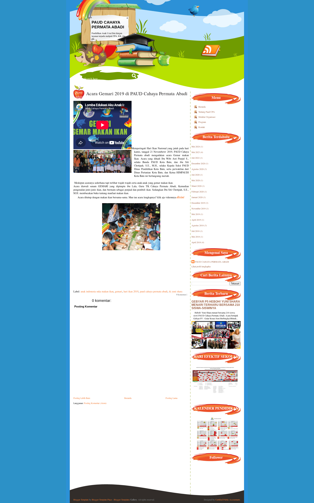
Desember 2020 (198, 163)
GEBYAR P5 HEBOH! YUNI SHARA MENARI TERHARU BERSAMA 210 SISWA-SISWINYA (216, 305)
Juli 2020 (196, 174)
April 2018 (196, 242)
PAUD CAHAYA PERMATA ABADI (108, 24)
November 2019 (199, 208)
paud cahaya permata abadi (154, 291)
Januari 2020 (197, 197)
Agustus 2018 (198, 225)
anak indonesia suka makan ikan (97, 291)
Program (202, 121)
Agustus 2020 (198, 169)
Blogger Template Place (102, 499)
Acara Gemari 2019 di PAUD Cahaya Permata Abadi (136, 93)
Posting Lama (171, 398)
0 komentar (181, 294)
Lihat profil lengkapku (201, 266)
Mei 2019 (196, 214)
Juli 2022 (196, 157)
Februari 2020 (198, 191)
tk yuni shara (175, 291)
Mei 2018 (196, 236)
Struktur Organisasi (206, 116)
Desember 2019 (198, 202)
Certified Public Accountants (227, 499)
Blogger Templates (122, 499)
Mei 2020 (196, 180)
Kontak (201, 127)
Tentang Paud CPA (206, 111)
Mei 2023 (196, 152)
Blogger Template (80, 499)
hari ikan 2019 (131, 291)
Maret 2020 (197, 185)
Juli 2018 (196, 231)
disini (180, 197)
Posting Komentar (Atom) (95, 403)
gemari (118, 291)
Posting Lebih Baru (81, 398)
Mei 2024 (196, 146)
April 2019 (196, 219)
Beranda (127, 398)
